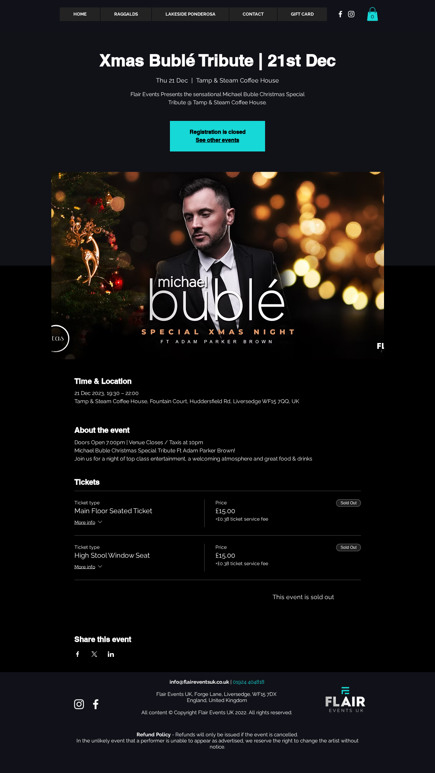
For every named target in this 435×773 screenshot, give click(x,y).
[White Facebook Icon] (340, 14)
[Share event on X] (94, 654)
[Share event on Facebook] (77, 654)
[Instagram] (79, 704)
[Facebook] (95, 704)
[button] (372, 14)
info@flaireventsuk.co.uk (199, 682)
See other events (217, 140)
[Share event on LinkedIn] (111, 654)
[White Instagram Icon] (351, 14)
